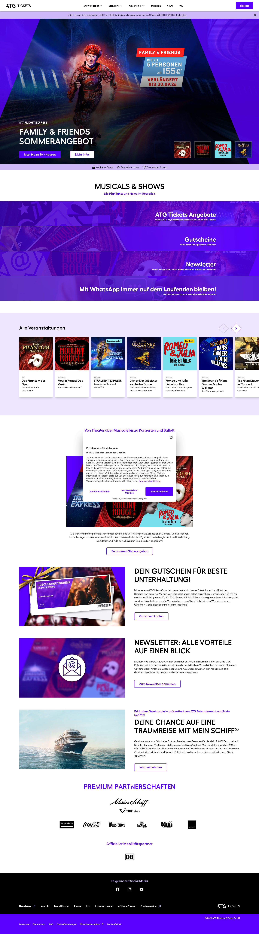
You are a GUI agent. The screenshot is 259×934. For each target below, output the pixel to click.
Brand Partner (61, 906)
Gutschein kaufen (151, 616)
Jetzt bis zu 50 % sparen (40, 154)
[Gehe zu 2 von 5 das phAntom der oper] (182, 149)
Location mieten (104, 906)
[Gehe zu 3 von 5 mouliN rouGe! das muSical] (202, 149)
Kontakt (45, 906)
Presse (77, 906)
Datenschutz (39, 924)
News (170, 5)
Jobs (88, 906)
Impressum (24, 924)
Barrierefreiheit (114, 924)
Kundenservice (148, 906)
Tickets (244, 5)
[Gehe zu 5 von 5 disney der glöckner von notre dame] (243, 149)
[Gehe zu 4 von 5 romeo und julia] (223, 149)
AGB (51, 924)
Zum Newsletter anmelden (157, 684)
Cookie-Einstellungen (66, 924)
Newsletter (25, 906)
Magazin (156, 5)
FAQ (181, 5)
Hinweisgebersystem (90, 924)
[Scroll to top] (251, 926)
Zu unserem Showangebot (129, 551)
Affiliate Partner (127, 906)
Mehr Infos (181, 15)
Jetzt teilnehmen (150, 767)
